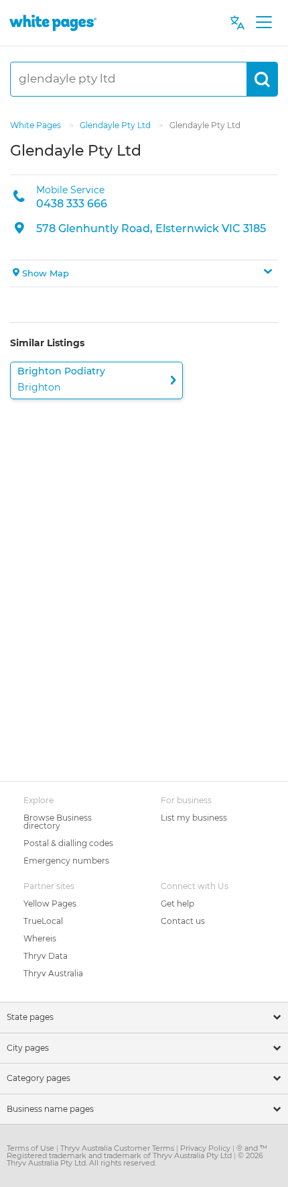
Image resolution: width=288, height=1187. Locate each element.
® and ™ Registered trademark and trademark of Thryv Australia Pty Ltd (137, 1151)
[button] (144, 274)
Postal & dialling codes (68, 843)
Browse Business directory (57, 822)
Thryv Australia (53, 973)
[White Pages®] (52, 22)
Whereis (39, 938)
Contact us (183, 921)
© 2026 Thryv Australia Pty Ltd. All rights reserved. (135, 1159)
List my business (194, 818)
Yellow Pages (49, 903)
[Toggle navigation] (263, 22)
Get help (177, 903)
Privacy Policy (206, 1148)
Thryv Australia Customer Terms (118, 1148)
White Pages (36, 125)
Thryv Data (45, 956)
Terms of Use (31, 1148)
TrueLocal (43, 921)
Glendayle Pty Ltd (116, 125)
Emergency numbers (66, 861)
